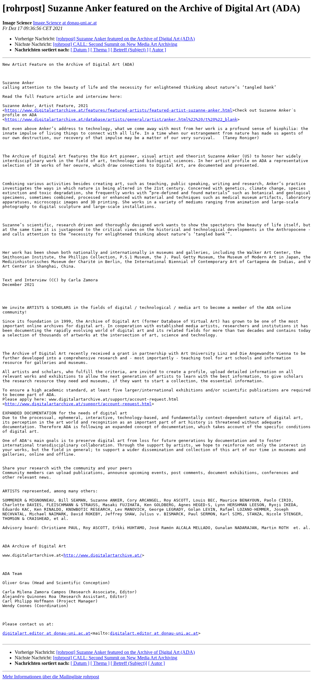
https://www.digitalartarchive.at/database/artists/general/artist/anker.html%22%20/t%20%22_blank (121, 119)
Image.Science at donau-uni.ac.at (65, 22)
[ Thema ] (99, 49)
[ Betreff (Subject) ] (129, 49)
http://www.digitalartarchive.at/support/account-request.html (78, 404)
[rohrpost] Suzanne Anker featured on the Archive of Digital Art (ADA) (125, 38)
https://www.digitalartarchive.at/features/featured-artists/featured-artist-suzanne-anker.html (118, 110)
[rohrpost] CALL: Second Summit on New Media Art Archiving (115, 44)
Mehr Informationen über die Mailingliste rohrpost (50, 676)
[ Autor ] (157, 49)
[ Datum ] (80, 49)
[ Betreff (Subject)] (129, 663)
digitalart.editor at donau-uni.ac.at (46, 633)
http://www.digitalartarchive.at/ (103, 555)
